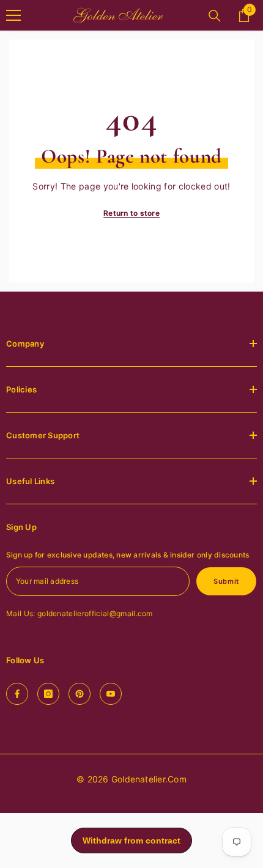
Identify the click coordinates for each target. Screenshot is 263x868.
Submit (226, 581)
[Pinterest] (80, 694)
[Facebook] (17, 694)
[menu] (13, 15)
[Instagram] (48, 694)
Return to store (131, 213)
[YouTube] (111, 694)
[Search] (214, 16)
